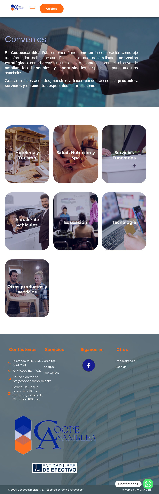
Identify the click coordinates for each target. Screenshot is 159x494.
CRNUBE (145, 489)
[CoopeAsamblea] (17, 8)
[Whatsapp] (148, 484)
